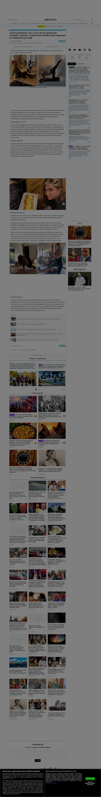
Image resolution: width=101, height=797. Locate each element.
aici (13, 788)
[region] (50, 783)
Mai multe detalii (10, 778)
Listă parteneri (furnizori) (51, 783)
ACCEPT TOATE (90, 778)
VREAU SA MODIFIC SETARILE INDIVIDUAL (90, 783)
